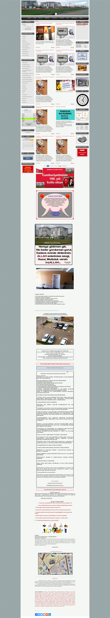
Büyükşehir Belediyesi (26, 64)
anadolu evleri (47, 591)
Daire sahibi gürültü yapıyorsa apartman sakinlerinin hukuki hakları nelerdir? (55, 505)
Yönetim (24, 38)
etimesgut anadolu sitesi (40, 595)
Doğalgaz (24, 90)
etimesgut (37, 596)
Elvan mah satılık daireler (62, 600)
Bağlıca (47, 601)
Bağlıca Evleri (72, 600)
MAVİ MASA (25, 102)
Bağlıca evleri (65, 605)
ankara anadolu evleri (39, 593)
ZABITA (24, 100)
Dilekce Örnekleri (25, 53)
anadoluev (72, 594)
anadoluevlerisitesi (39, 594)
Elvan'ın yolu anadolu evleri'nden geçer (47, 600)
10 (58, 165)
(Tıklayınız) (61, 485)
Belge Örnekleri (25, 49)
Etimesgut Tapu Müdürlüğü (27, 77)
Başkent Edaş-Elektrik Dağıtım (27, 79)
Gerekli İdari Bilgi (25, 45)
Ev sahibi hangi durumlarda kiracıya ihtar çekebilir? (47, 520)
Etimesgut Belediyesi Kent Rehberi (28, 73)
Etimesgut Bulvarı (60, 601)
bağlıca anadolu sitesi (66, 602)
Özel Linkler (24, 98)
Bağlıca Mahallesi (68, 601)
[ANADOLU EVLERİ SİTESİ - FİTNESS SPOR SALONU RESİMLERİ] (82, 68)
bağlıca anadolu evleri (50, 596)
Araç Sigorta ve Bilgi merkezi (27, 96)
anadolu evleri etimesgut (60, 593)
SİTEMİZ (24, 36)
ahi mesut (57, 596)
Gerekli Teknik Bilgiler (26, 47)
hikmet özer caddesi (66, 596)
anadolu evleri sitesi (70, 593)
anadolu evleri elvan (49, 593)
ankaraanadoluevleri (61, 591)
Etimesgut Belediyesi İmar (27, 75)
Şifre (25, 25)
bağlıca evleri (42, 596)
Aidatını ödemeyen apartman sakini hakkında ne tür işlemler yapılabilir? (51, 515)
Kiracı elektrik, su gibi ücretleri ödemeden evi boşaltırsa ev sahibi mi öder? (52, 518)
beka (58, 597)
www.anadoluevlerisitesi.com (56, 551)
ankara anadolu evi (67, 603)
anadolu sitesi (62, 594)
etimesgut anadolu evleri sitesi (53, 595)
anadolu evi (67, 594)
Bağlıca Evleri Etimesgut (46, 602)
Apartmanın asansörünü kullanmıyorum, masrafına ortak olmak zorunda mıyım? (53, 509)
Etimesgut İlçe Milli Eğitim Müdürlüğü (27, 71)
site (74, 595)
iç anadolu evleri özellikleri (66, 595)
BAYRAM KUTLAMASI (60, 106)
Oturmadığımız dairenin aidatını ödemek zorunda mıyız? (48, 507)
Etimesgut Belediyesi (26, 68)
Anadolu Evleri (55, 578)
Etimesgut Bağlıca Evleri (40, 601)
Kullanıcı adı (24, 24)
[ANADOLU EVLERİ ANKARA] (28, 159)
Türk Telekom (25, 88)
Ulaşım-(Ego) (25, 94)
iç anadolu (49, 594)
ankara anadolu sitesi (44, 603)
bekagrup (62, 597)
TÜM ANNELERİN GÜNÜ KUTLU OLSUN (64, 77)
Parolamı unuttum (28, 28)
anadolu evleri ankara (70, 591)
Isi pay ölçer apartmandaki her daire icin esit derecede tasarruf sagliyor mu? (55, 502)
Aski (23, 92)
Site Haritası (28, 132)
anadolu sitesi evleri (57, 605)
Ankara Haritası (25, 62)
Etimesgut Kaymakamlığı (26, 66)
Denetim (24, 40)
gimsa (60, 596)
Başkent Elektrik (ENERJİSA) (27, 81)
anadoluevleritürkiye (45, 606)
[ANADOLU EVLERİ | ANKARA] (82, 139)
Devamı (52, 47)
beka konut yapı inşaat (69, 597)
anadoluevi (71, 605)
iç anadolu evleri (55, 594)
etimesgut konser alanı (45, 597)
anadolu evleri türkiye (54, 606)
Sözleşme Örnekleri (26, 51)
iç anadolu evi (43, 605)
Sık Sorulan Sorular (26, 55)
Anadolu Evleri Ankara (58, 599)
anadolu (44, 594)
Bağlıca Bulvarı (52, 601)
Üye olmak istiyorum (28, 29)
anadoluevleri (53, 591)
